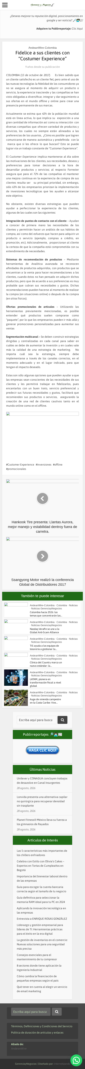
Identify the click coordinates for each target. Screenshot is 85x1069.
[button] (76, 1060)
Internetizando (62, 1063)
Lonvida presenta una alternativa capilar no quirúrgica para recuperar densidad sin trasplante (42, 801)
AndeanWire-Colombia (42, 47)
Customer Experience (21, 464)
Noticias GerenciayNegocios (46, 608)
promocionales (17, 468)
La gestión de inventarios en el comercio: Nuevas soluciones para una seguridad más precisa (42, 944)
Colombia (62, 605)
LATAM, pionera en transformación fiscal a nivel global (45, 682)
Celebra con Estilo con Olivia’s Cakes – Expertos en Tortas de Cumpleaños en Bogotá (40, 866)
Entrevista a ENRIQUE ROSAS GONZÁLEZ (42, 918)
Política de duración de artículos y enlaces (37, 1032)
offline (58, 464)
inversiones (44, 464)
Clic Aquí (77, 28)
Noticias (73, 605)
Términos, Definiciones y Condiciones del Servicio (41, 1026)
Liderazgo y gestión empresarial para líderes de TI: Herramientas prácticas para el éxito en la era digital (40, 929)
